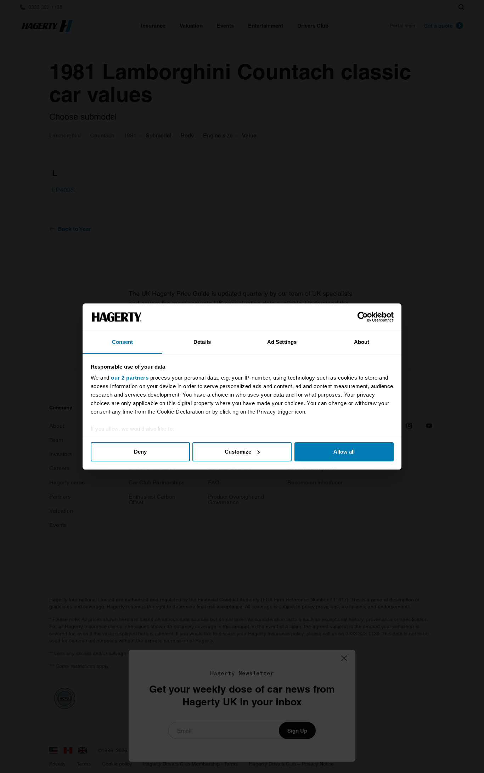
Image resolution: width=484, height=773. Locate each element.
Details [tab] (202, 342)
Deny (140, 452)
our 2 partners (129, 378)
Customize (238, 452)
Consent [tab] (122, 342)
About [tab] (362, 342)
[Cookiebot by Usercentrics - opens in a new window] (363, 317)
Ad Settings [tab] (282, 342)
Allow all (344, 452)
